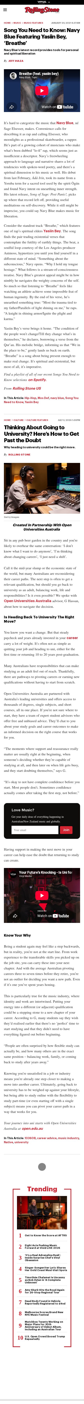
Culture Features (37, 420)
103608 (30, 1138)
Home (7, 23)
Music (17, 23)
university (21, 1142)
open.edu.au (32, 1128)
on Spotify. (37, 380)
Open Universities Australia (27, 601)
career (72, 638)
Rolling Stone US (27, 388)
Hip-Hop (30, 398)
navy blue (57, 398)
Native (8, 1142)
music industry (68, 1138)
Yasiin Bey (52, 231)
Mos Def (43, 398)
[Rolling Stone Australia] (42, 12)
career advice (47, 1138)
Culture (18, 420)
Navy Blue (64, 123)
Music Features (33, 23)
